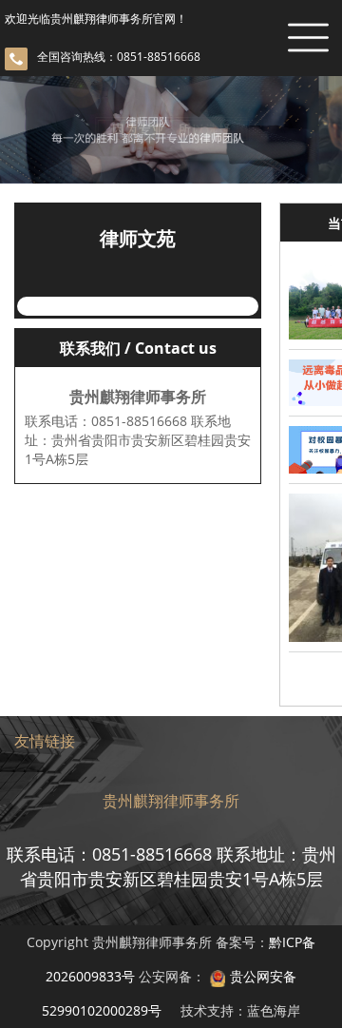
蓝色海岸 (273, 1010)
